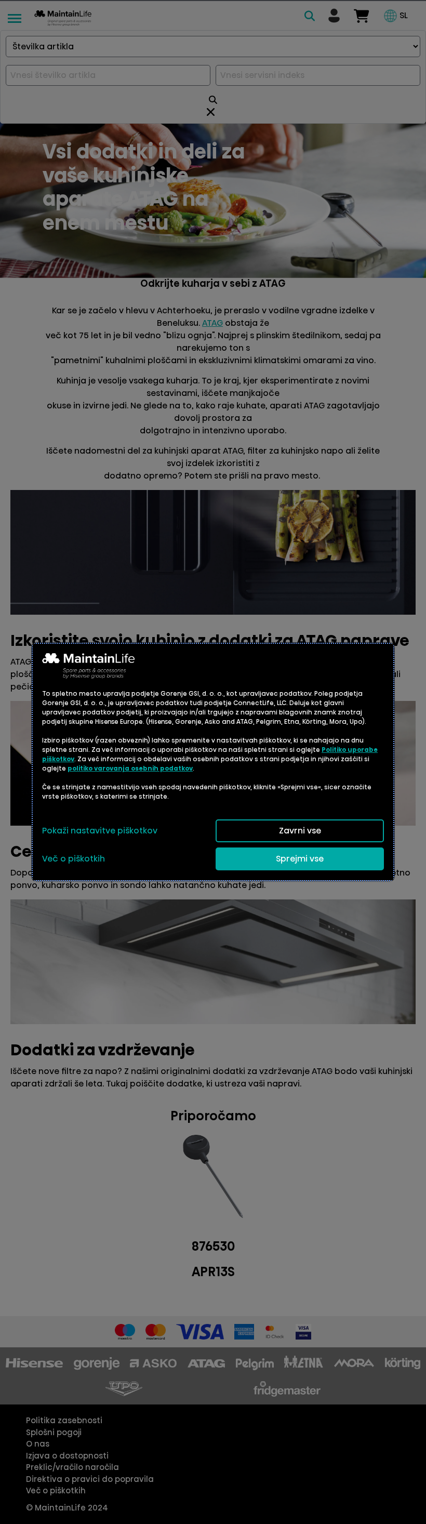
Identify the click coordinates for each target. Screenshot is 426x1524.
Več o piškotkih (73, 859)
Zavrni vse (300, 831)
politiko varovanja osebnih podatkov (130, 768)
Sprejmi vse (300, 859)
